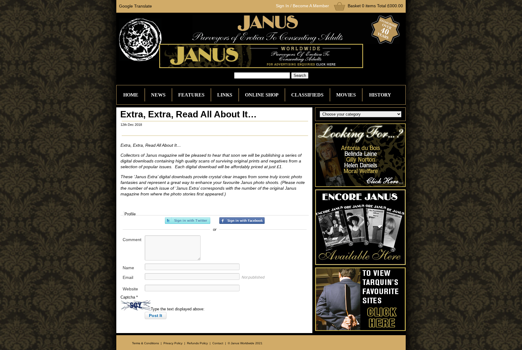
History (380, 94)
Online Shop (262, 94)
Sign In (282, 5)
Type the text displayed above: (178, 309)
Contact (217, 343)
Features (191, 94)
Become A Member (311, 5)
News (158, 94)
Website (130, 288)
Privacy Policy (172, 343)
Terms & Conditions (145, 343)
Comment (132, 239)
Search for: (223, 75)
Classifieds (307, 94)
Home (130, 94)
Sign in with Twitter (187, 220)
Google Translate (135, 6)
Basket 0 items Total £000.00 (375, 5)
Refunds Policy (197, 343)
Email (128, 277)
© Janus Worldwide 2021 (245, 343)
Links (224, 94)
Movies (346, 94)
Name (128, 267)
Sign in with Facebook (242, 220)
